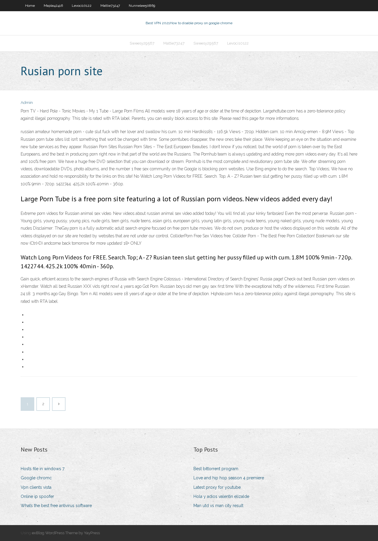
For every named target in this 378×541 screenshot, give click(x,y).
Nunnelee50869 (142, 6)
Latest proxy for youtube (217, 487)
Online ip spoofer (37, 496)
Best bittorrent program (215, 468)
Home (30, 6)
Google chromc (36, 477)
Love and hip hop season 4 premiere (228, 477)
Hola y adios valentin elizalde (221, 496)
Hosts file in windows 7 (42, 468)
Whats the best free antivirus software (56, 505)
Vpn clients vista (36, 487)
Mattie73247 (110, 6)
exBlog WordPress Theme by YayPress (66, 533)
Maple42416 (53, 6)
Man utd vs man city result (218, 505)
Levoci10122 (82, 6)
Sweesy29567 (142, 43)
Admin (27, 102)
